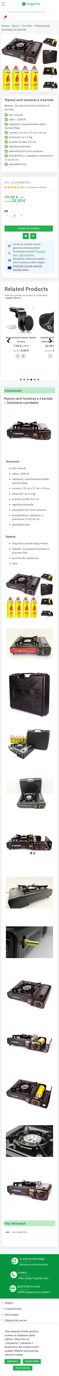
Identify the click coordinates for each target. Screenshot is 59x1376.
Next (49, 340)
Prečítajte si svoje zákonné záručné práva (27, 267)
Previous (10, 340)
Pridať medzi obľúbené (26, 236)
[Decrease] (7, 215)
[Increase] (21, 215)
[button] (11, 93)
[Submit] (48, 11)
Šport (15, 25)
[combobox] (29, 11)
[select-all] (13, 298)
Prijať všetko (22, 1368)
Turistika (27, 25)
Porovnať (33, 236)
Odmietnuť (12, 1361)
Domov (5, 25)
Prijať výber (31, 1361)
